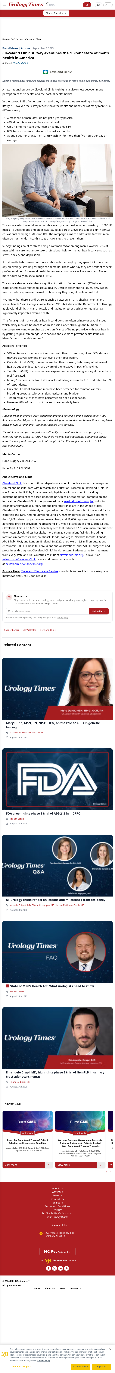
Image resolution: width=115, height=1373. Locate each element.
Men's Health (29, 629)
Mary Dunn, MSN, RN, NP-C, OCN (26, 732)
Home (5, 39)
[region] (57, 1359)
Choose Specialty (54, 13)
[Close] (110, 1349)
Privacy (57, 1209)
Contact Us (57, 1199)
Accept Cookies (80, 1366)
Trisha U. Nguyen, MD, (43, 905)
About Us (57, 1188)
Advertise (57, 1192)
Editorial (57, 1195)
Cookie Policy (43, 1360)
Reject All (101, 1366)
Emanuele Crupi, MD (19, 1081)
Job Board (57, 1202)
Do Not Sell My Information (57, 1213)
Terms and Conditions (57, 1206)
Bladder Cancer (11, 629)
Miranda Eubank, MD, (20, 905)
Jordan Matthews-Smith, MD (70, 905)
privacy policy (62, 617)
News (62, 1288)
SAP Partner (17, 39)
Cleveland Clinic (48, 629)
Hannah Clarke (16, 818)
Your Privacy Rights (57, 1217)
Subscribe (97, 611)
